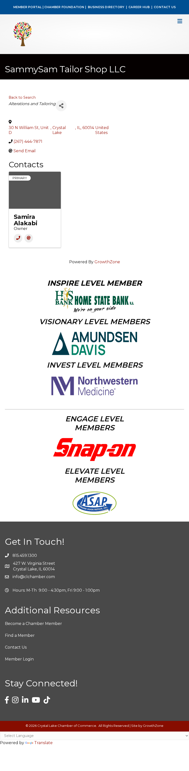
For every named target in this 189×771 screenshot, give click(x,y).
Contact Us (16, 647)
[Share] (61, 105)
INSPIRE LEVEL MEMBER (94, 283)
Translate (43, 742)
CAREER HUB (139, 7)
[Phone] (18, 238)
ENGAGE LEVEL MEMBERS (94, 423)
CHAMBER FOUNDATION (64, 7)
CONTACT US (165, 7)
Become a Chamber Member (33, 623)
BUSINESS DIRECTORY (105, 7)
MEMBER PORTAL (27, 7)
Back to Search (22, 97)
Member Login (19, 659)
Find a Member (20, 635)
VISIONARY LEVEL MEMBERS (94, 321)
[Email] (28, 238)
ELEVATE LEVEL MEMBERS (94, 476)
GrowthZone (107, 262)
